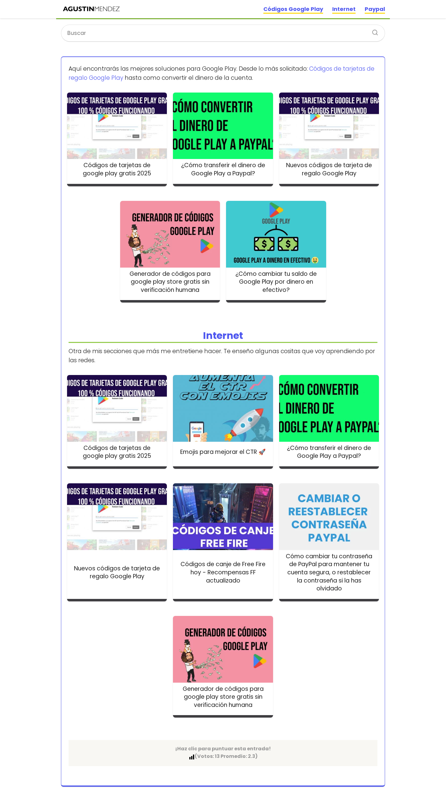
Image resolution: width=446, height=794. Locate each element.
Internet (344, 9)
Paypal (375, 9)
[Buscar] (373, 31)
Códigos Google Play (293, 9)
